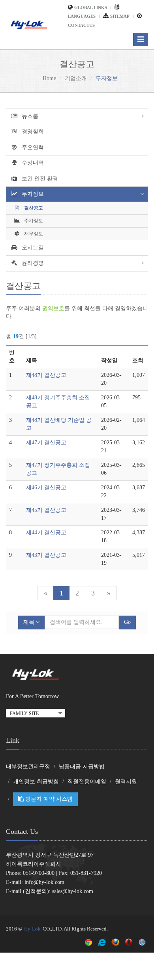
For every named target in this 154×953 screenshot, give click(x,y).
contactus (81, 25)
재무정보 (33, 233)
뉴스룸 (29, 116)
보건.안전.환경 (39, 179)
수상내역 (32, 163)
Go (127, 622)
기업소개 (76, 78)
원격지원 (126, 781)
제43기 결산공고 (46, 555)
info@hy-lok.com (44, 882)
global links (90, 7)
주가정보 (33, 220)
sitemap (120, 16)
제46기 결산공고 (46, 488)
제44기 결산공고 (46, 532)
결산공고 (33, 208)
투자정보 (32, 194)
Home (49, 78)
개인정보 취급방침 (36, 781)
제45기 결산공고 (46, 510)
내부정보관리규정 (28, 767)
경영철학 (32, 132)
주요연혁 (32, 147)
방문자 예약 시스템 (48, 799)
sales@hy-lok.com (72, 891)
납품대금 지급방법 (82, 767)
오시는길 (32, 248)
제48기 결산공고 (46, 375)
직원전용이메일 (87, 781)
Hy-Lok (32, 929)
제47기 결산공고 (46, 443)
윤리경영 (32, 263)
